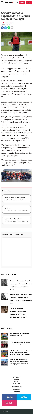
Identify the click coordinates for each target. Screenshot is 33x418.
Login (28, 2)
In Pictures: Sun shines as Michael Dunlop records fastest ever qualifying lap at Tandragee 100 (20, 352)
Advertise (16, 389)
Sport (16, 381)
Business (16, 379)
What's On (16, 383)
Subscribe (22, 2)
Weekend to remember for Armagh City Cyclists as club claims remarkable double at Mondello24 (19, 362)
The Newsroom (8, 23)
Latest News (16, 377)
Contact (16, 391)
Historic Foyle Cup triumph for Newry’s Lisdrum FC (19, 334)
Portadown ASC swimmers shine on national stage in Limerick (20, 343)
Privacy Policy (17, 386)
